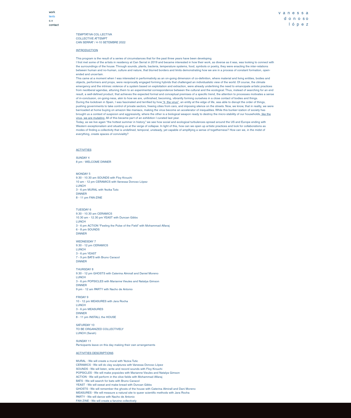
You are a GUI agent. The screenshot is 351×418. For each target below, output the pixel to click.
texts (52, 16)
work (52, 12)
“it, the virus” (170, 102)
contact (54, 25)
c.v (51, 20)
